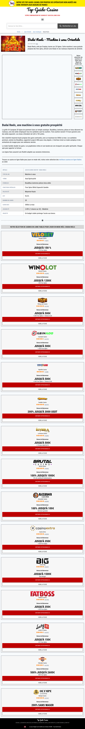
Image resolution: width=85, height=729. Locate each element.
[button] (42, 19)
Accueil (17, 722)
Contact (67, 722)
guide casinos (60, 722)
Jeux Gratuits (51, 722)
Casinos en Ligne (42, 722)
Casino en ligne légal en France (29, 722)
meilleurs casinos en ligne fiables (70, 160)
